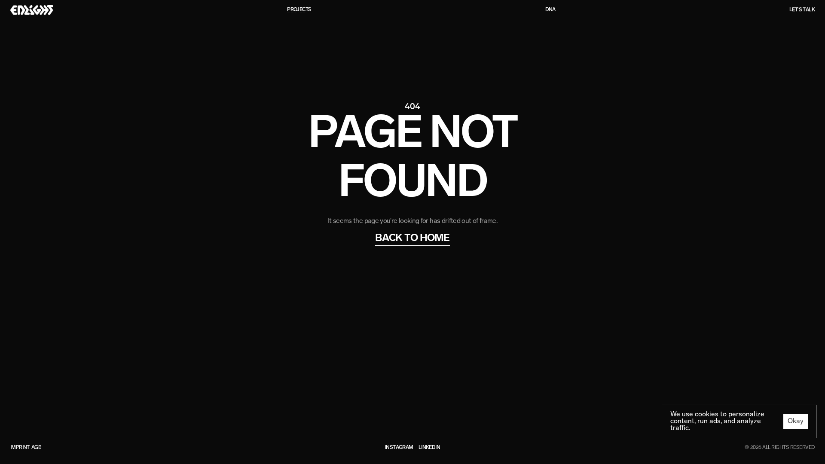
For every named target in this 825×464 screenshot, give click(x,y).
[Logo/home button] (31, 9)
